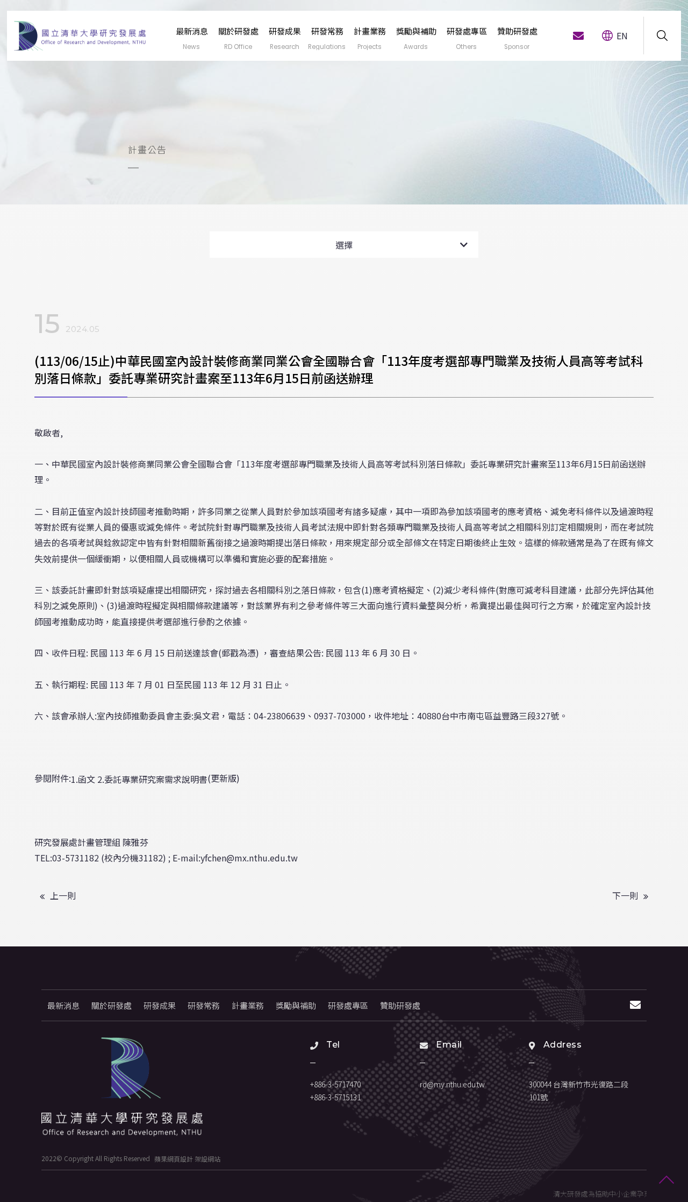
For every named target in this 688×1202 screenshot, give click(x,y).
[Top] (666, 1180)
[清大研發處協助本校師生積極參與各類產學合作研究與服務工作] (344, 102)
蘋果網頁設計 (173, 1158)
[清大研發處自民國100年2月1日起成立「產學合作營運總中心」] (122, 1086)
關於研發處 (111, 1005)
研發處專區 (348, 1005)
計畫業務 (248, 1005)
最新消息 (63, 1005)
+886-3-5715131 (335, 1097)
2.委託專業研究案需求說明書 (152, 779)
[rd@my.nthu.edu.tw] (578, 35)
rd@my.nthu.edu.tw (452, 1084)
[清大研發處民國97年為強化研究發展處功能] (80, 36)
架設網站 (207, 1158)
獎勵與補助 (296, 1005)
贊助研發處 (400, 1005)
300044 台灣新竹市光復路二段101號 (578, 1090)
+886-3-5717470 (335, 1084)
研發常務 (204, 1005)
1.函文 (83, 779)
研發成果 (160, 1005)
